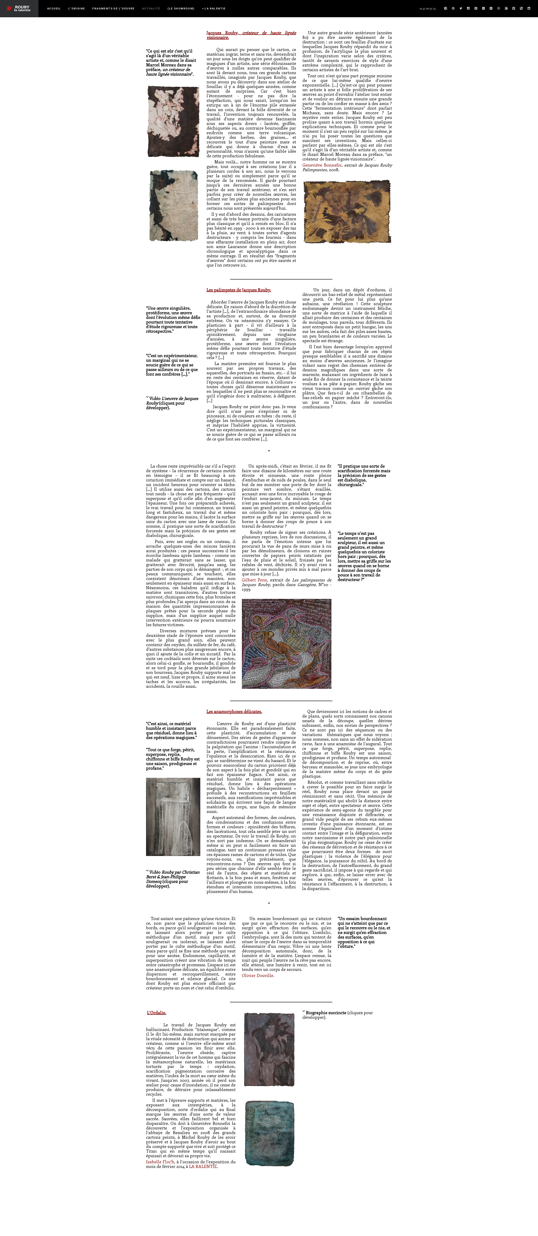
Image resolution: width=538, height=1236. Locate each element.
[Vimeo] (514, 8)
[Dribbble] (499, 8)
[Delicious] (521, 8)
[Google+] (506, 8)
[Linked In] (529, 8)
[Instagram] (468, 8)
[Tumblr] (476, 8)
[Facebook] (446, 8)
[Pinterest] (453, 8)
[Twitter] (461, 8)
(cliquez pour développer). (337, 1015)
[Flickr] (483, 8)
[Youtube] (491, 8)
